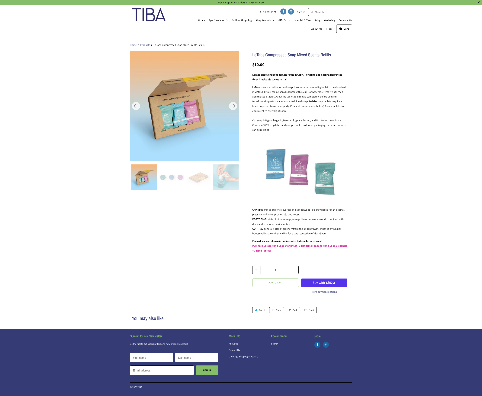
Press (329, 28)
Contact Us (345, 20)
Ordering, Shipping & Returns (243, 356)
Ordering (329, 20)
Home (201, 20)
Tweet (262, 310)
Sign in (301, 12)
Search (274, 343)
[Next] (233, 106)
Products (145, 45)
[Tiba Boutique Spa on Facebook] (283, 11)
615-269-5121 (268, 12)
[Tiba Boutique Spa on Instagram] (291, 11)
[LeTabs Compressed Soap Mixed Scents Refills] (184, 106)
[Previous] (136, 106)
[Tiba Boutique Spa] (149, 14)
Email (311, 310)
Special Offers (303, 20)
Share (278, 310)
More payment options (324, 291)
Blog (318, 20)
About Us (316, 28)
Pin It (294, 310)
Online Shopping (242, 20)
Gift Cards (284, 20)
